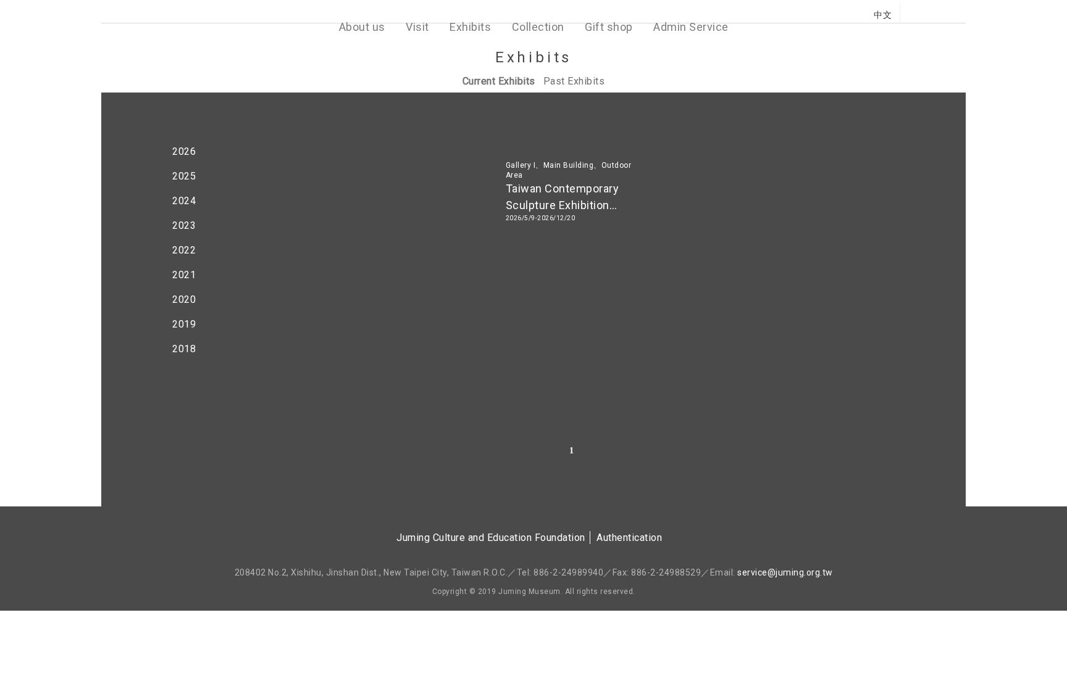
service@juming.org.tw (785, 572)
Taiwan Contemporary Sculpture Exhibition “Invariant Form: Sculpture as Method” (573, 198)
